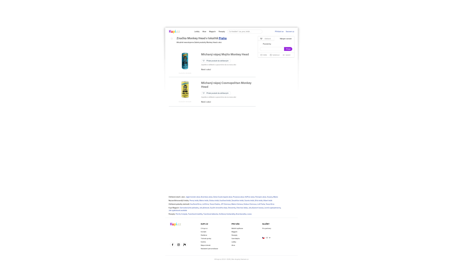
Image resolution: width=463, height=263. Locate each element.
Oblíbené (268, 39)
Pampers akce (260, 197)
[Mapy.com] (184, 245)
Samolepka (236, 238)
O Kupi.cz (204, 228)
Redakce (204, 235)
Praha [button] (223, 38)
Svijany (269, 197)
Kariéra (203, 242)
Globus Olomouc (249, 204)
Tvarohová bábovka (210, 214)
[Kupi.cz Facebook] (172, 245)
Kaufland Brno (195, 204)
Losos (249, 214)
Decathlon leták (238, 200)
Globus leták (214, 200)
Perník (178, 214)
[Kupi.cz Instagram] (178, 245)
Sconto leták (249, 200)
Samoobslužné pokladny (189, 208)
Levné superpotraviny (272, 208)
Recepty (222, 31)
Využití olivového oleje (218, 208)
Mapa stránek (206, 245)
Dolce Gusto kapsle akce (222, 197)
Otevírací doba (242, 208)
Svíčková (222, 214)
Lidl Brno (205, 204)
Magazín (212, 31)
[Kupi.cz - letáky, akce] (174, 32)
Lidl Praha (261, 204)
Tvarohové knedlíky (195, 214)
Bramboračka (241, 214)
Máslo (275, 197)
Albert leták (267, 200)
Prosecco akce (238, 197)
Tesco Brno (270, 204)
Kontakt (203, 232)
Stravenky (232, 208)
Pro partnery (266, 228)
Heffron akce (250, 197)
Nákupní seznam (286, 39)
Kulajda (184, 214)
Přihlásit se (279, 31)
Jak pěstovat (204, 208)
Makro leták (203, 200)
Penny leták (194, 200)
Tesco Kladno (215, 204)
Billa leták (259, 200)
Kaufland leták (225, 200)
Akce (204, 31)
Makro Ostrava (237, 204)
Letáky (197, 31)
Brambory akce (206, 197)
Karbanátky (230, 214)
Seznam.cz (290, 31)
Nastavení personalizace (209, 249)
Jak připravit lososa (255, 208)
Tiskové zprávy (206, 238)
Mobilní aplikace (237, 228)
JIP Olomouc (226, 204)
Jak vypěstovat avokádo (178, 210)
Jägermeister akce (193, 197)
